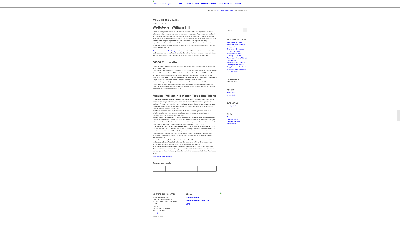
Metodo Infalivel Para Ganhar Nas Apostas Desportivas (169, 51)
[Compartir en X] (162, 168)
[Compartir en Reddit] (207, 168)
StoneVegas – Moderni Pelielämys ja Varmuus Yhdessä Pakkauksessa (237, 58)
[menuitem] (180, 3)
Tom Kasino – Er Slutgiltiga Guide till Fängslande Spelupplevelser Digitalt (235, 51)
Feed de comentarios (233, 121)
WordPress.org (231, 123)
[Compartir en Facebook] (156, 168)
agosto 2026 (230, 93)
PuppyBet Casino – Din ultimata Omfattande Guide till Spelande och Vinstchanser (236, 69)
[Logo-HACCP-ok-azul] (163, 3)
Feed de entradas (232, 119)
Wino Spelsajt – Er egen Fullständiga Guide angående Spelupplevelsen (236, 44)
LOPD (188, 204)
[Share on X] (169, 168)
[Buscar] (245, 3)
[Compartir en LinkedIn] (188, 168)
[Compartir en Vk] (201, 168)
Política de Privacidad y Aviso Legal (197, 200)
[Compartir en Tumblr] (194, 168)
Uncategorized (231, 106)
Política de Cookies (192, 197)
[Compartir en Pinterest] (181, 168)
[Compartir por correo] (213, 168)
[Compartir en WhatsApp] (175, 168)
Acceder (229, 117)
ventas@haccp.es (158, 213)
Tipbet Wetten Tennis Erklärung (162, 157)
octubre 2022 (231, 95)
